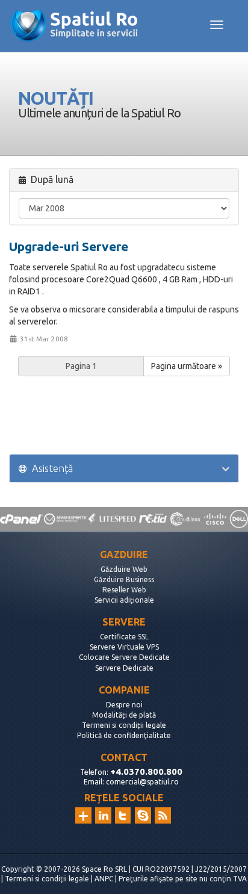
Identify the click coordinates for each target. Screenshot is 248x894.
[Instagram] (83, 815)
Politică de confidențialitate (124, 735)
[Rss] (163, 815)
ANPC (104, 879)
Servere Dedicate (124, 668)
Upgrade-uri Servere (68, 246)
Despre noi (124, 705)
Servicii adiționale (124, 600)
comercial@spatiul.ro (142, 782)
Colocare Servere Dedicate (124, 657)
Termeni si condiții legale (124, 725)
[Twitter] (123, 815)
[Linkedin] (103, 815)
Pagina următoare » (186, 366)
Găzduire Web (124, 569)
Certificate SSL (124, 637)
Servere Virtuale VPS (124, 647)
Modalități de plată (124, 715)
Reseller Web (124, 590)
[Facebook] (143, 815)
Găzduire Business (124, 579)
